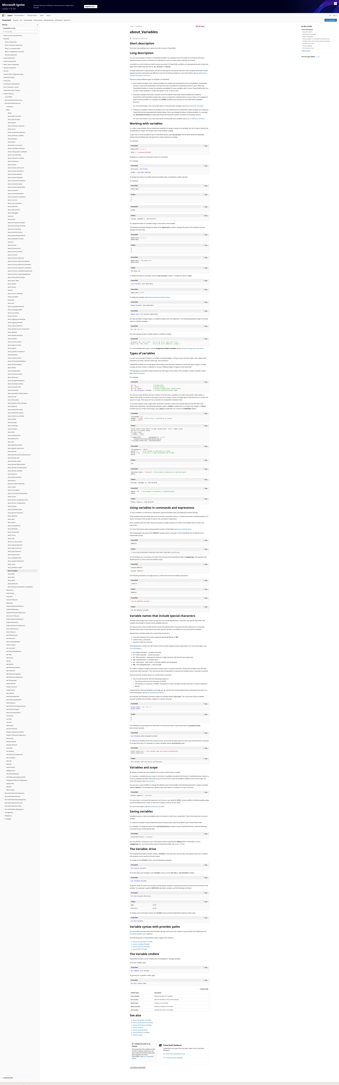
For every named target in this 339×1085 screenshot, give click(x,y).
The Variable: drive (307, 48)
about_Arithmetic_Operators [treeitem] (16, 126)
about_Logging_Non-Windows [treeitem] (16, 319)
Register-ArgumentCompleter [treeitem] (15, 732)
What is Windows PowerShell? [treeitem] (14, 45)
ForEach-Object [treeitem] (10, 645)
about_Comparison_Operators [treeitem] (16, 197)
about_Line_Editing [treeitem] (13, 313)
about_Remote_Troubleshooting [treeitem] (17, 467)
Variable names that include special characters (316, 41)
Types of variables (307, 36)
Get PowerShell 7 (331, 20)
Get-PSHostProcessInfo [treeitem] (13, 667)
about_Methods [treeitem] (12, 332)
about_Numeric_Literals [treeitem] (15, 342)
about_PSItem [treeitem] (12, 367)
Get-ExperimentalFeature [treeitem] (13, 651)
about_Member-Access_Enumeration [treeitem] (18, 329)
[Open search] (330, 15)
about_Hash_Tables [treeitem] (13, 280)
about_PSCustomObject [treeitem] (15, 364)
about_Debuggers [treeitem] (13, 213)
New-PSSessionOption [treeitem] (12, 709)
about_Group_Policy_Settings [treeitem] (16, 277)
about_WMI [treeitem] (11, 574)
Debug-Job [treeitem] (9, 603)
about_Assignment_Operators (193, 348)
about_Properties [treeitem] (13, 425)
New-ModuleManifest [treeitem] (12, 696)
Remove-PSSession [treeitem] (11, 745)
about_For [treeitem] (11, 242)
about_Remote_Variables (156, 807)
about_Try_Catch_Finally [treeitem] (15, 542)
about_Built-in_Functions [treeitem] (15, 145)
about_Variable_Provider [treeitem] (15, 567)
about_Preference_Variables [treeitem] (16, 416)
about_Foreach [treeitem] (12, 245)
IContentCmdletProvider (138, 934)
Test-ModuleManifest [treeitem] (12, 774)
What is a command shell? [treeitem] (12, 48)
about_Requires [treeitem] (12, 474)
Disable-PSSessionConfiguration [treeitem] (15, 612)
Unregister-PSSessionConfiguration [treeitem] (16, 780)
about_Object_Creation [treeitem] (14, 345)
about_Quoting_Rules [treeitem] (14, 435)
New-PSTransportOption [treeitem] (13, 712)
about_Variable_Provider (141, 944)
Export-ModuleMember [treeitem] (13, 642)
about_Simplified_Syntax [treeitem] (15, 509)
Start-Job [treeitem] (8, 761)
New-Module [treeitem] (10, 693)
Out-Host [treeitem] (9, 719)
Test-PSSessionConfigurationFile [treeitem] (15, 777)
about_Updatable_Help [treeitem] (14, 558)
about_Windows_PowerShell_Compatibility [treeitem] (20, 587)
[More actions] (207, 26)
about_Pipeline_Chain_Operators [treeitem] (17, 403)
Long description (307, 32)
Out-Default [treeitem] (9, 716)
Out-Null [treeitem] (8, 722)
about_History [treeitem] (12, 287)
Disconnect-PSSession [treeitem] (12, 616)
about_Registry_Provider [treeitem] (15, 445)
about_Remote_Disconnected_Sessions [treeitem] (19, 455)
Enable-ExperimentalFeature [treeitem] (14, 619)
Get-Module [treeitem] (9, 664)
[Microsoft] (3, 15)
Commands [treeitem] (9, 106)
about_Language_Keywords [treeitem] (16, 306)
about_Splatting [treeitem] (12, 516)
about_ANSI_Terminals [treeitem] (14, 116)
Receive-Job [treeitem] (9, 725)
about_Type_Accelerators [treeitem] (15, 545)
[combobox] (20, 28)
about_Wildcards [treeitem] (13, 583)
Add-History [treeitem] (9, 590)
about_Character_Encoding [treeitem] (16, 158)
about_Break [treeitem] (11, 142)
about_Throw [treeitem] (11, 535)
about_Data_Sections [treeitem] (14, 210)
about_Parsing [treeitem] (12, 397)
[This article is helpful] (317, 57)
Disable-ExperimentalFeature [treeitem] (15, 606)
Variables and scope (308, 43)
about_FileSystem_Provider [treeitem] (15, 239)
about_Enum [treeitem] (11, 219)
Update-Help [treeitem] (10, 783)
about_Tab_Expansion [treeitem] (14, 525)
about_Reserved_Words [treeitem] (15, 477)
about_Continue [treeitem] (12, 200)
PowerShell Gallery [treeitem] (9, 77)
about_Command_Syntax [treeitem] (15, 184)
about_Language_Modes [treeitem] (15, 309)
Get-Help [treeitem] (9, 654)
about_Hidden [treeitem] (12, 284)
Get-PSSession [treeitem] (10, 670)
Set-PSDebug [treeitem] (10, 751)
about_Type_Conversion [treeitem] (15, 548)
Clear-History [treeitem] (10, 593)
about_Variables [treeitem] (12, 571)
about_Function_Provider (141, 947)
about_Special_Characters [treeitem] (15, 513)
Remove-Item (165, 297)
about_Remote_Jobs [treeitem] (13, 458)
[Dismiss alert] (335, 3)
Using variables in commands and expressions (316, 39)
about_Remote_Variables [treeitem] (15, 471)
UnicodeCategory (135, 648)
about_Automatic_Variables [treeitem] (16, 135)
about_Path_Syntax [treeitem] (13, 400)
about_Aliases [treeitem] (12, 122)
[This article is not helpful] (319, 57)
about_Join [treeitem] (11, 303)
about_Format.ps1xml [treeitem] (14, 248)
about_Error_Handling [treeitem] (14, 229)
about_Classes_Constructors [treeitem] (16, 168)
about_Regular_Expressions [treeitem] (16, 448)
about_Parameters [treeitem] (13, 390)
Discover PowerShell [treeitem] (11, 55)
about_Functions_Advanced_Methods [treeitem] (19, 261)
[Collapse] (37, 24)
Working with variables (309, 34)
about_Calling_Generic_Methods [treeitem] (17, 152)
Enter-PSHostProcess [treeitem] (12, 629)
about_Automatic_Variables (194, 106)
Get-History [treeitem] (9, 658)
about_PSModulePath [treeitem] (14, 371)
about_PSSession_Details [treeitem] (15, 374)
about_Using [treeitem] (11, 564)
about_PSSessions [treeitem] (13, 377)
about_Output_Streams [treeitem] (14, 358)
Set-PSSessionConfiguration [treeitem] (14, 754)
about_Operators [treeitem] (13, 355)
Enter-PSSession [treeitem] (11, 632)
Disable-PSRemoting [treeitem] (12, 609)
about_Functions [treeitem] (12, 255)
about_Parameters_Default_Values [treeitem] (18, 393)
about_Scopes (149, 781)
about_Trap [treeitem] (11, 538)
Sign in (335, 15)
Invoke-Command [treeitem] (11, 687)
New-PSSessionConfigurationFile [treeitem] (16, 706)
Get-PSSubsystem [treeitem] (11, 680)
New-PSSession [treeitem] (10, 703)
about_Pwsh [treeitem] (11, 432)
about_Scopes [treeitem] (12, 487)
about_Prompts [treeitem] (12, 422)
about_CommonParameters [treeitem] (16, 193)
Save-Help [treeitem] (9, 748)
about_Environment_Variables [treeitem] (16, 226)
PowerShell (139, 26)
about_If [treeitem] (10, 290)
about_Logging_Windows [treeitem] (15, 322)
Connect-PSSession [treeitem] (12, 600)
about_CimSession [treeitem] (13, 161)
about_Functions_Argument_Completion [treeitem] (19, 268)
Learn (131, 26)
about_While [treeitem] (11, 580)
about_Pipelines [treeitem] (12, 406)
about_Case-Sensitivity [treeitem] (14, 155)
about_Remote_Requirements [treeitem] (16, 464)
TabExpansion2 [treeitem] (10, 770)
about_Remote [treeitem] (12, 451)
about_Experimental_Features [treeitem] (16, 235)
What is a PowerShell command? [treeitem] (14, 51)
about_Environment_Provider (143, 942)
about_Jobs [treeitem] (11, 300)
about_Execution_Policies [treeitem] (15, 232)
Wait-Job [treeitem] (8, 787)
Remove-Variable (153, 297)
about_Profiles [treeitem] (12, 419)
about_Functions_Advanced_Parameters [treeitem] (19, 264)
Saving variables (307, 46)
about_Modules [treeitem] (12, 338)
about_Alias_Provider (140, 949)
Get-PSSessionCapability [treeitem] (13, 674)
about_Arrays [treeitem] (12, 129)
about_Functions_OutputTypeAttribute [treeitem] (19, 274)
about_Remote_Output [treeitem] (14, 461)
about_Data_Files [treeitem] (13, 206)
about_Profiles (180, 844)
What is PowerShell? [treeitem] (11, 42)
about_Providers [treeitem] (12, 429)
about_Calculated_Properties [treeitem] (16, 148)
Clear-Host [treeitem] (9, 596)
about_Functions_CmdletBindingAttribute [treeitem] (20, 271)
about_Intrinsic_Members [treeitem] (15, 293)
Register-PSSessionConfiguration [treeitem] (16, 735)
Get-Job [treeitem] (8, 661)
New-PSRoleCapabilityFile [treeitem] (13, 700)
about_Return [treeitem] (12, 480)
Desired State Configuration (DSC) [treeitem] (13, 74)
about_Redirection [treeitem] (13, 438)
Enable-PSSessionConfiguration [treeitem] (15, 625)
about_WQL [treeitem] (11, 577)
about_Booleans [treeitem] (12, 139)
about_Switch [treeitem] (12, 522)
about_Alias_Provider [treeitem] (14, 119)
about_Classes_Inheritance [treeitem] (16, 171)
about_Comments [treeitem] (13, 190)
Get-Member (140, 373)
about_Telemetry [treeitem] (13, 529)
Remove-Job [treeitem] (9, 738)
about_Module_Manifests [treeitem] (15, 335)
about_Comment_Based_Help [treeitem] (16, 187)
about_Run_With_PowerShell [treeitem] (16, 484)
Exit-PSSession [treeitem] (10, 638)
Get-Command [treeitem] (10, 648)
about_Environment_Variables (143, 1023)
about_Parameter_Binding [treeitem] (15, 384)
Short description (307, 29)
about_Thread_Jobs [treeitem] (13, 532)
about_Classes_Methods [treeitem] (15, 174)
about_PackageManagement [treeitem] (16, 380)
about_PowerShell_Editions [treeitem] (16, 413)
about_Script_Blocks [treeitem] (13, 490)
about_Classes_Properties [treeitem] (15, 177)
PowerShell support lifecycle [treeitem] (12, 90)
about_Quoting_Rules (184, 529)
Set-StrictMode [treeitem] (10, 758)
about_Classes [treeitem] (12, 164)
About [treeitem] (9, 113)
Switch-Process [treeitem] (10, 767)
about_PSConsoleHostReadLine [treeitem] (17, 361)
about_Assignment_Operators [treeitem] (16, 132)
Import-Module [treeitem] (10, 683)
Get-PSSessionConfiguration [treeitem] (14, 677)
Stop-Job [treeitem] (8, 764)
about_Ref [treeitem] (11, 442)
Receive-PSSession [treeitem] (11, 729)
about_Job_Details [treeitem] (13, 297)
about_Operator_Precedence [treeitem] (16, 351)
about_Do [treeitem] (10, 216)
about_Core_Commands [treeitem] (15, 203)
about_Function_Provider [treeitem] (15, 251)
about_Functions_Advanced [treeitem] (16, 258)
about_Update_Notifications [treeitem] (16, 561)
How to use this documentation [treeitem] (13, 35)
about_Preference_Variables (195, 119)
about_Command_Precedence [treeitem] (16, 180)
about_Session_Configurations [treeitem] (17, 503)
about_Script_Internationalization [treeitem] (17, 493)
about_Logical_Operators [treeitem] (15, 326)
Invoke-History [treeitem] (10, 690)
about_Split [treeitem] (11, 519)
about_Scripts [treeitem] (12, 496)
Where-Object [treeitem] (10, 790)
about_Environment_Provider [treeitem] (16, 222)
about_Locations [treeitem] (12, 316)
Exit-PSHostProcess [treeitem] (11, 635)
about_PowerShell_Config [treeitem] (15, 409)
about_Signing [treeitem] (12, 506)
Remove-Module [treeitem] (11, 741)
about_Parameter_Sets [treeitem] (14, 387)
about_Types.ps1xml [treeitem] (14, 554)
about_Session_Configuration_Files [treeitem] (18, 500)
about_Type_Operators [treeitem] (14, 551)
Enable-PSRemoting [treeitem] (12, 622)
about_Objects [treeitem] (12, 348)
